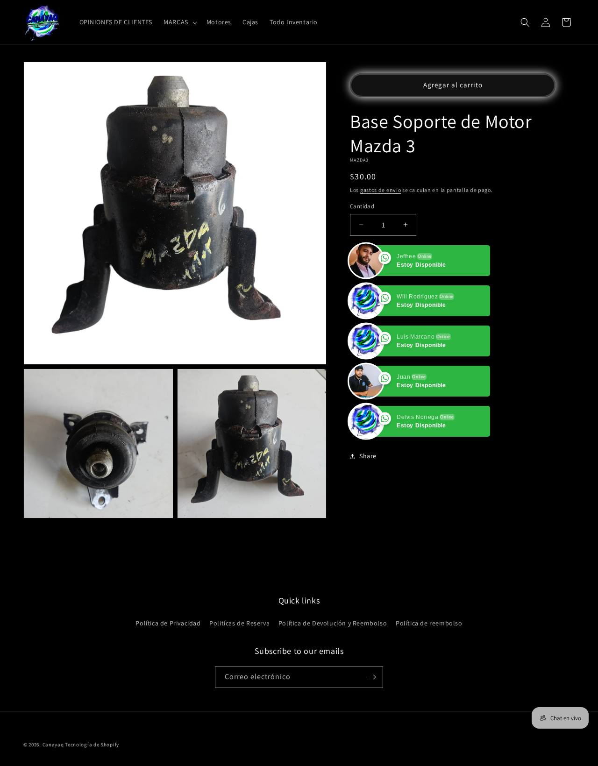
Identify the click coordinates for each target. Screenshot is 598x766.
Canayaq (53, 744)
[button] (179, 22)
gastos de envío (380, 189)
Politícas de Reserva (239, 623)
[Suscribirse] (372, 677)
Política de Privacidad (167, 623)
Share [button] (368, 456)
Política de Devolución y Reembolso (332, 623)
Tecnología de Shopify (92, 744)
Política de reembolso (429, 623)
